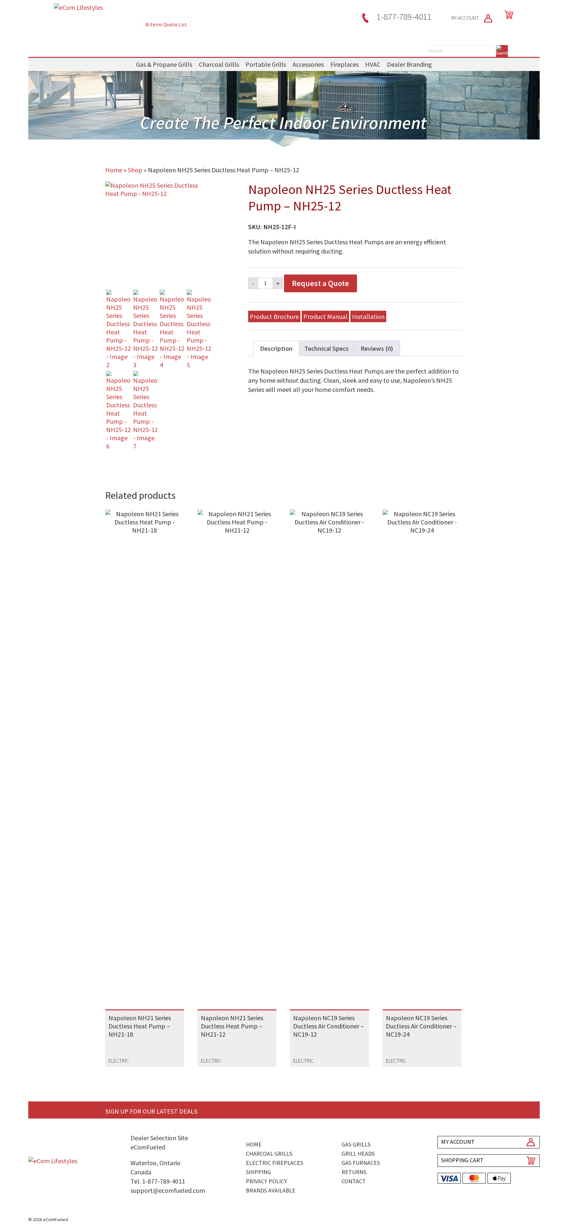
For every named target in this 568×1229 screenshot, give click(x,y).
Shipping (258, 1172)
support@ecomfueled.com (167, 1190)
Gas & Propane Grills (164, 64)
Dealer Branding (409, 64)
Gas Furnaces (361, 1163)
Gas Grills (356, 1144)
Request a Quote (320, 283)
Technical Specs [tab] (326, 348)
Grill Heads (358, 1153)
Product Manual (325, 316)
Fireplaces (344, 64)
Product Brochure (274, 316)
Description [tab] (276, 348)
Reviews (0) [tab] (377, 348)
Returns (354, 1172)
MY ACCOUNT (465, 17)
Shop (135, 170)
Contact (354, 1181)
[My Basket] (507, 15)
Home (113, 170)
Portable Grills (266, 64)
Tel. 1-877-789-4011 (157, 1181)
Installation (368, 316)
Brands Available (271, 1190)
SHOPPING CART (462, 1160)
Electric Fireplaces (274, 1163)
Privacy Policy (266, 1181)
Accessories (308, 64)
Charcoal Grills (219, 64)
